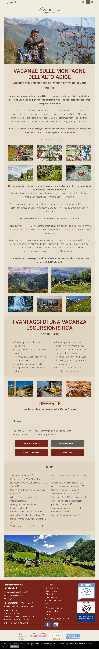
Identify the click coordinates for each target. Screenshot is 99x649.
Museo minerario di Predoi (64, 493)
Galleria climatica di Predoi (64, 490)
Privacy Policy (52, 611)
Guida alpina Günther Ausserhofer (26, 515)
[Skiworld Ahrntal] (38, 636)
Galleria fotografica (54, 600)
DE (83, 2)
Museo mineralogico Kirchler (65, 508)
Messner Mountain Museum (64, 515)
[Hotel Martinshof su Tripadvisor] (86, 607)
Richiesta (50, 594)
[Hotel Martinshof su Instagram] (56, 624)
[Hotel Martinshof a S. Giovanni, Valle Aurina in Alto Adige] (16, 2)
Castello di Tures (59, 511)
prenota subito (68, 443)
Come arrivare (52, 588)
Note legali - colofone (55, 608)
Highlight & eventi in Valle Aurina (66, 482)
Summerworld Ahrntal (20, 475)
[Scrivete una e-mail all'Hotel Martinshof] (11, 2)
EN (92, 2)
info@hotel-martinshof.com (21, 606)
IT (88, 2)
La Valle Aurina (44, 139)
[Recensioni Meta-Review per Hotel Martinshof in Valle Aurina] (86, 592)
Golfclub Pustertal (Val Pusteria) (66, 486)
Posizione (50, 585)
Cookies (49, 614)
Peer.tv (58, 139)
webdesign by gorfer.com (58, 618)
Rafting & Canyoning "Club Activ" (25, 511)
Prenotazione (51, 597)
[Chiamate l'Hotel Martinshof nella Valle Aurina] (6, 2)
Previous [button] (15, 39)
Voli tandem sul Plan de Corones (25, 526)
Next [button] (83, 39)
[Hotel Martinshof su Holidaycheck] (86, 618)
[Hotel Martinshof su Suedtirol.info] (56, 636)
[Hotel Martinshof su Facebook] (48, 624)
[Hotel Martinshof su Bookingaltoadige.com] (73, 636)
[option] (49, 40)
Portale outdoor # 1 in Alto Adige (25, 479)
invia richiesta (31, 443)
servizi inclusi (31, 452)
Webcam (67, 452)
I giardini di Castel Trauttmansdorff (67, 497)
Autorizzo (14, 646)
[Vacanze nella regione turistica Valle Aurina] (22, 636)
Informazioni (51, 591)
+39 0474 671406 (27, 603)
